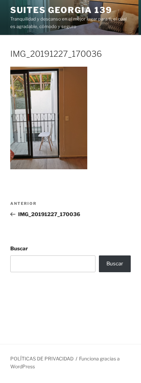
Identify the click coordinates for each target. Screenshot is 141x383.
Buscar (19, 249)
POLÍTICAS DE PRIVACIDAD (42, 358)
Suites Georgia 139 (61, 10)
